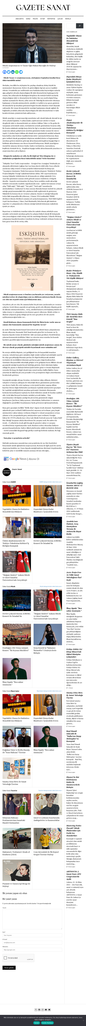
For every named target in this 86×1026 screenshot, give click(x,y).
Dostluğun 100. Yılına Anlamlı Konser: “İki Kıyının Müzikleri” (16, 649)
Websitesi (5, 946)
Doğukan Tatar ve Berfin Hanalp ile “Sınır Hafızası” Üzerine (16, 751)
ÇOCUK (60, 19)
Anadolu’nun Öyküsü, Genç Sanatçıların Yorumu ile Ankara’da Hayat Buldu (73, 527)
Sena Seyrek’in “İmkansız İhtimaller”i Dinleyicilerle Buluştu (45, 650)
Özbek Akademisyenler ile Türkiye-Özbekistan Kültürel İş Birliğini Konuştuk (16, 543)
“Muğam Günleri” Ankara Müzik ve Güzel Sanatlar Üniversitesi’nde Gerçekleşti (16, 577)
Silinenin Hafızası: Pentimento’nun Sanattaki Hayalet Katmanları (14, 820)
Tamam (36, 1023)
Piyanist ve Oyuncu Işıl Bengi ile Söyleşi (16, 884)
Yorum (4, 908)
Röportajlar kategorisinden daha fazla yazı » (49, 691)
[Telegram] (21, 72)
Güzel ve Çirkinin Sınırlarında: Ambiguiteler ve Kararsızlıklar (47, 818)
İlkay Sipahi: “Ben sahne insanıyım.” (13, 683)
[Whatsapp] (17, 72)
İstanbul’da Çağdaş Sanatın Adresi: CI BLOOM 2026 (74, 485)
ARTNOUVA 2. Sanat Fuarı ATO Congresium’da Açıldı (73, 875)
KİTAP (42, 19)
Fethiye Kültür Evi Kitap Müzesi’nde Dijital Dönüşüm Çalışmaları (74, 653)
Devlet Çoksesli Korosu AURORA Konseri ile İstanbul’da (47, 541)
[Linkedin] (13, 72)
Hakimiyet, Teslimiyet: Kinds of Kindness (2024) (16, 853)
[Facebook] (4, 72)
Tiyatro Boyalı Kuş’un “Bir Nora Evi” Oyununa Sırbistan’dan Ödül (74, 448)
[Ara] (79, 25)
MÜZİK (35, 19)
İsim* (4, 932)
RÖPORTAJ (51, 19)
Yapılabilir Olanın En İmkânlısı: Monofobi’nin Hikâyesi (16, 510)
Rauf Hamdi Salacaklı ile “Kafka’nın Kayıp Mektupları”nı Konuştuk (73, 736)
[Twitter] (8, 72)
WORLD (68, 19)
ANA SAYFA (19, 19)
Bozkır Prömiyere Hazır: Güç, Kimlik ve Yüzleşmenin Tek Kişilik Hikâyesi (74, 274)
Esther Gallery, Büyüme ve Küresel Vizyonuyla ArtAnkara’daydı (74, 361)
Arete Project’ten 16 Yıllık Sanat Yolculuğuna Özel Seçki (73, 576)
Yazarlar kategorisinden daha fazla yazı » (50, 790)
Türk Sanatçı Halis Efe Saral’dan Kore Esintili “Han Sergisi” (74, 318)
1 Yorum (70, 688)
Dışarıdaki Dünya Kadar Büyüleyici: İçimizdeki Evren (46, 510)
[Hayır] (83, 1020)
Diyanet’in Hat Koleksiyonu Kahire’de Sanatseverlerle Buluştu (73, 782)
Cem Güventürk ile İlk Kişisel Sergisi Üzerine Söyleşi (46, 853)
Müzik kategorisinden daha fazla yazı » (51, 586)
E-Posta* (5, 939)
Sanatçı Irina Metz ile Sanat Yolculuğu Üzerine (14, 782)
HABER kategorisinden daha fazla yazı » (50, 482)
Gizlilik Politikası (47, 1023)
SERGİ (28, 19)
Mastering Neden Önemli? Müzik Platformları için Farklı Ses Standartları (73, 830)
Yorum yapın (71, 72)
